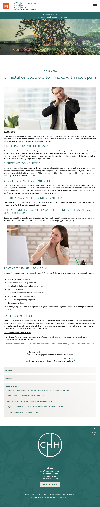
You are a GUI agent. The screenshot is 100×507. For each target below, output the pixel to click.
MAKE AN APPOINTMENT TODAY (17, 333)
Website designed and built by (41, 497)
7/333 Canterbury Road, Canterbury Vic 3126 (50, 17)
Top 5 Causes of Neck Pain (44, 321)
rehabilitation (79, 344)
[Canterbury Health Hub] (25, 6)
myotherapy (46, 344)
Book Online (50, 485)
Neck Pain (55, 344)
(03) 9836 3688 (50, 14)
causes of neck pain (16, 344)
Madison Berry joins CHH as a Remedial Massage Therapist (30, 401)
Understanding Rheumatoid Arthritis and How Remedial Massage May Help (38, 390)
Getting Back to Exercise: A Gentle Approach (25, 396)
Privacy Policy (71, 494)
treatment (90, 344)
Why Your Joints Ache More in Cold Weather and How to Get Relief (34, 407)
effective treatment (32, 344)
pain (72, 344)
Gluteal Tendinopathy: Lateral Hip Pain (22, 412)
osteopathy (64, 344)
